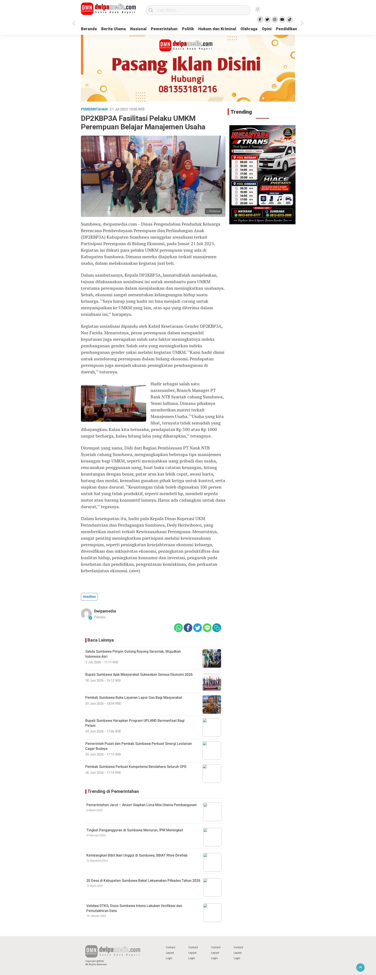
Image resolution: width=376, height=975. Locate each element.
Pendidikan (286, 29)
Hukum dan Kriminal (217, 29)
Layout (170, 953)
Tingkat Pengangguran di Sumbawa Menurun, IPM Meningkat (134, 830)
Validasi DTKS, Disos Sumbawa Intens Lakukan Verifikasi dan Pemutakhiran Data (134, 908)
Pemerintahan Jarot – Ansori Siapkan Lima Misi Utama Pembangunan (141, 805)
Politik (188, 29)
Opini (267, 29)
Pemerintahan (164, 29)
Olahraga (248, 29)
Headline (89, 596)
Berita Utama (113, 29)
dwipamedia (105, 611)
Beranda (89, 29)
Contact (170, 947)
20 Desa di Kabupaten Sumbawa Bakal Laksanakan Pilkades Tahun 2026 (143, 880)
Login (169, 958)
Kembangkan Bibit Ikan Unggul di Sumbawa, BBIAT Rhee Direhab (137, 855)
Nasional (138, 29)
